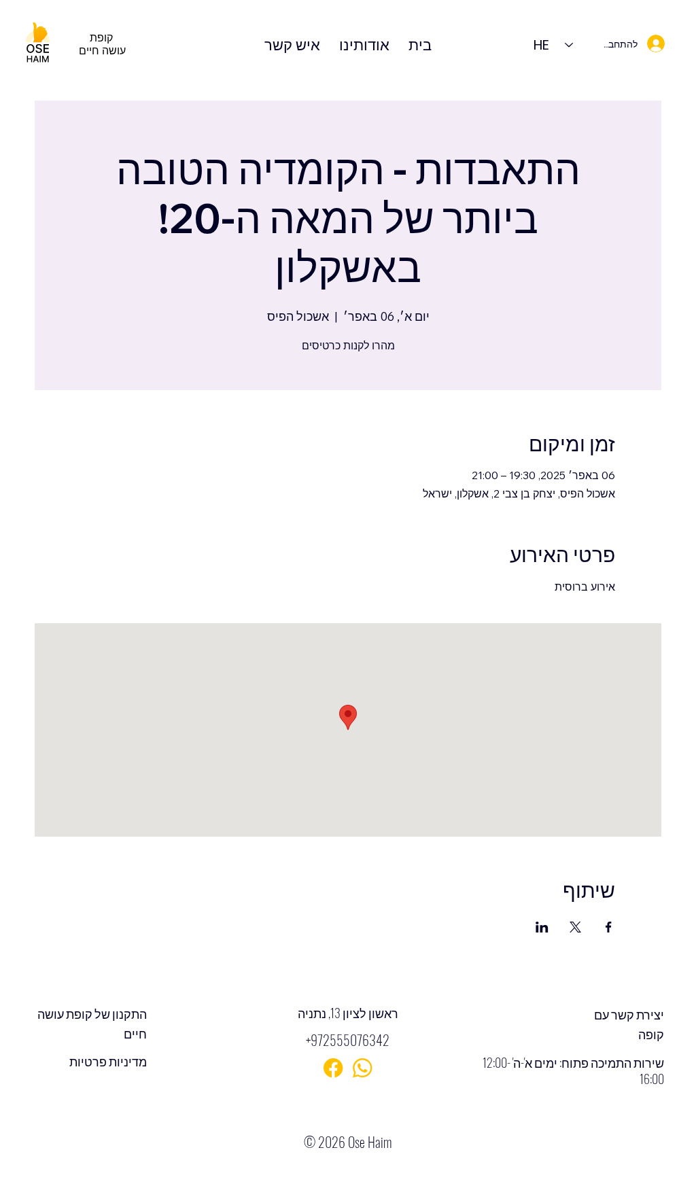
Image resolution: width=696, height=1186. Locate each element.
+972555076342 (347, 1040)
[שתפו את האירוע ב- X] (575, 927)
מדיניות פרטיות (108, 1061)
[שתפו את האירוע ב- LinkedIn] (542, 927)
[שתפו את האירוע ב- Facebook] (608, 927)
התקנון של (119, 1013)
